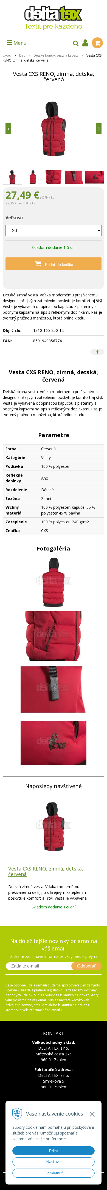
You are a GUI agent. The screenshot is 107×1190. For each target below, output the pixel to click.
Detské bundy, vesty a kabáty (55, 55)
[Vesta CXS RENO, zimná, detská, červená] (53, 128)
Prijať (53, 1151)
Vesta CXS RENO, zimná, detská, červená (45, 871)
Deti (22, 55)
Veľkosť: (14, 218)
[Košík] (97, 42)
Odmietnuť (53, 1173)
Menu (19, 43)
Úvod (7, 55)
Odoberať (86, 966)
